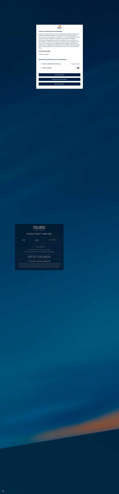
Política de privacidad (44, 51)
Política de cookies (44, 54)
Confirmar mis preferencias (59, 79)
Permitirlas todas (59, 74)
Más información (42, 56)
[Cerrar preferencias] (3, 491)
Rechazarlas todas (59, 84)
